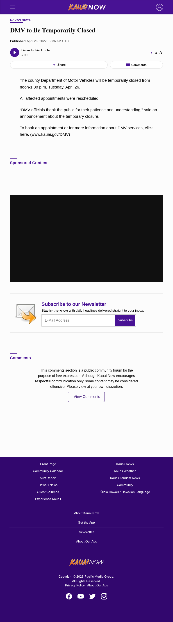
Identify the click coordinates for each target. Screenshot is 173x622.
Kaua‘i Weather (125, 471)
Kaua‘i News (20, 19)
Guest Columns (48, 492)
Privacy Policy (75, 585)
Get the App (86, 522)
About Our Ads (86, 541)
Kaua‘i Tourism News (125, 478)
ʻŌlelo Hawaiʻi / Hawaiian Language (125, 492)
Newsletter (86, 532)
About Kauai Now (86, 513)
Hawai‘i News (48, 485)
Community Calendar (48, 471)
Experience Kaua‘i (48, 499)
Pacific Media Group (98, 576)
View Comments (87, 397)
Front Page (48, 464)
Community (125, 485)
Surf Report (48, 478)
